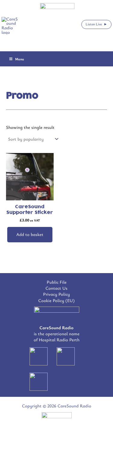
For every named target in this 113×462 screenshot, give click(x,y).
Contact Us (56, 288)
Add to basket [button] (29, 234)
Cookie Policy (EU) (56, 300)
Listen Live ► (96, 23)
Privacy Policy (56, 294)
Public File (57, 282)
